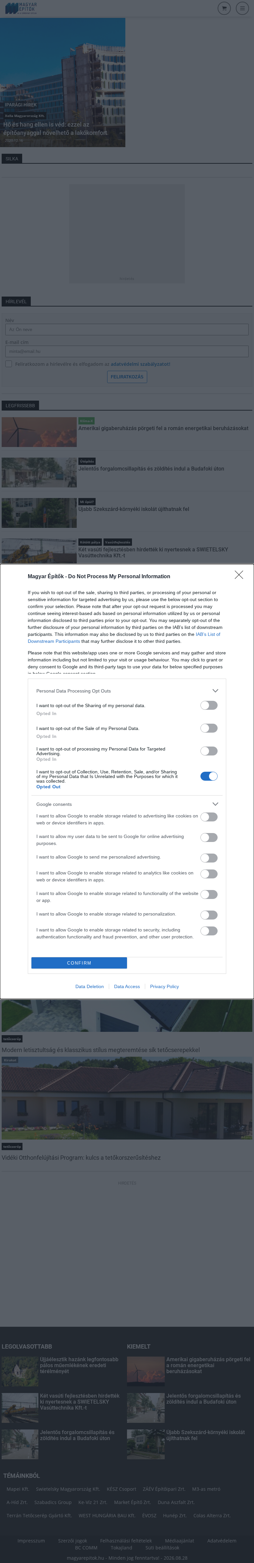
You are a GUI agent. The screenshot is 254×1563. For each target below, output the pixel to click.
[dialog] (127, 781)
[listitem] (127, 690)
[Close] (241, 577)
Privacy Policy (164, 986)
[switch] (209, 705)
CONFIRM (79, 963)
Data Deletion (89, 986)
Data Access (127, 986)
